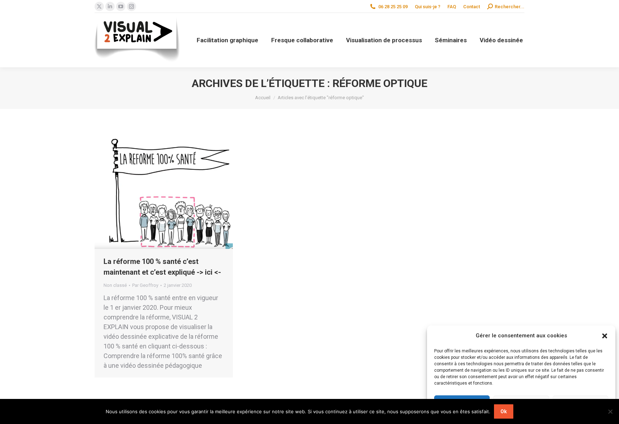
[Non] (610, 411)
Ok (503, 411)
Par (145, 285)
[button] (604, 335)
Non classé (115, 285)
